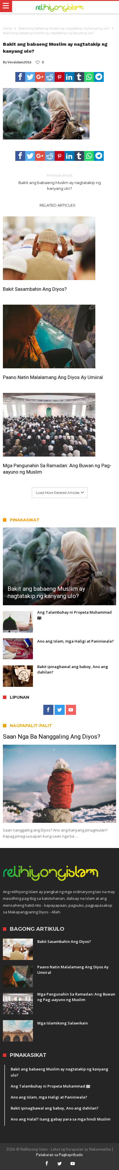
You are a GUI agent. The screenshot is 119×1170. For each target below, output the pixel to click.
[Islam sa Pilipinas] (59, 7)
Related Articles (57, 205)
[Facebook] (48, 710)
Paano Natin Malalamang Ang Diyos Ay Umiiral (53, 377)
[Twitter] (60, 710)
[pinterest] (59, 77)
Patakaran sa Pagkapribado (59, 1154)
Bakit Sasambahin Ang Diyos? (35, 289)
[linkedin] (69, 77)
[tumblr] (79, 77)
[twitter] (30, 77)
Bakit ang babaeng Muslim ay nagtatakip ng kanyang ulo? (63, 28)
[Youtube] (71, 710)
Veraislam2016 (19, 62)
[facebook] (20, 77)
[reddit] (50, 77)
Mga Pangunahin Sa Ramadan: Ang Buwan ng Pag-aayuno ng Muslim (57, 469)
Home (7, 28)
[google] (40, 77)
